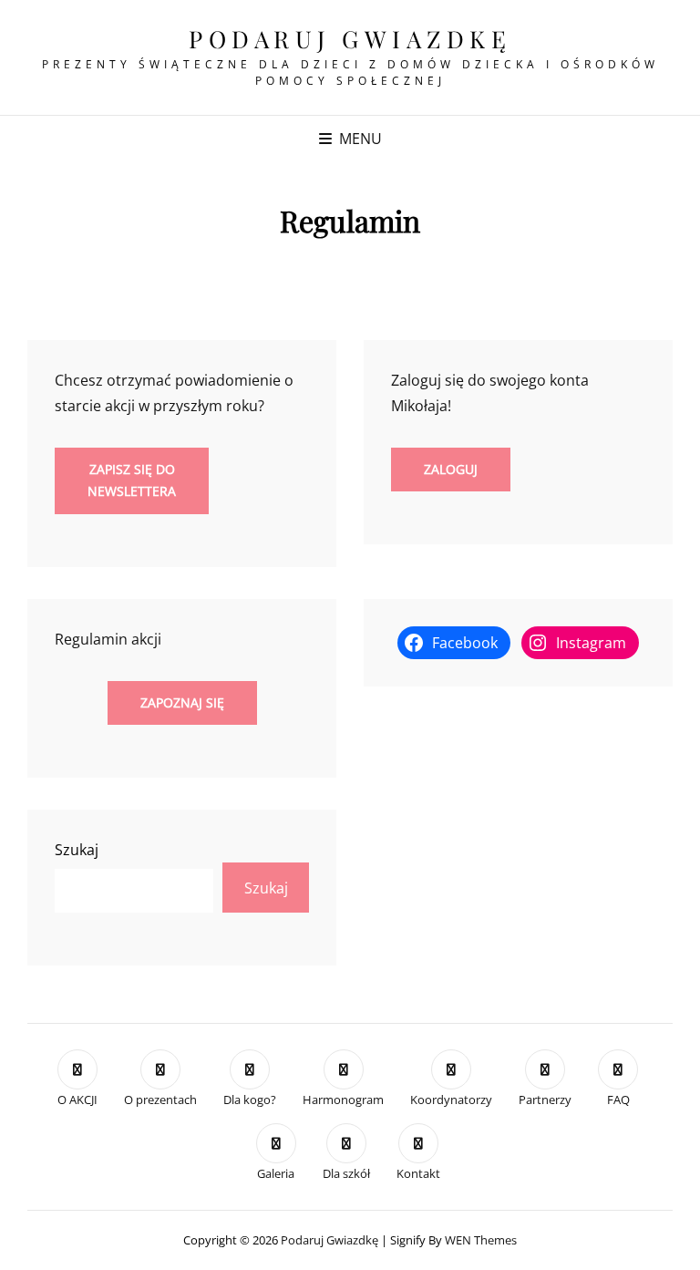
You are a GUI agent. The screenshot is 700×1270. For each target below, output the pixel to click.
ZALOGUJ (451, 469)
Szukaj (76, 850)
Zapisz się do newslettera (132, 480)
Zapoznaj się (182, 702)
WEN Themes (481, 1240)
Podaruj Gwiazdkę (350, 39)
